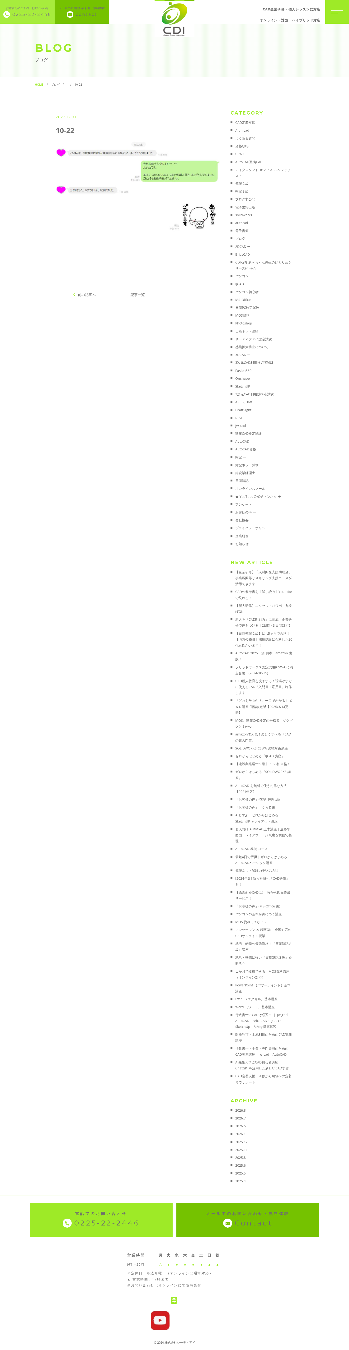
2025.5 (240, 1173)
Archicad (242, 130)
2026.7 (240, 1118)
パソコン (242, 276)
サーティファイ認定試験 (253, 339)
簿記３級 (242, 191)
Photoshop (243, 323)
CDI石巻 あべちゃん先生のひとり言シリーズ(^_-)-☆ (263, 265)
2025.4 (240, 1181)
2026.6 (240, 1126)
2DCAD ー (242, 246)
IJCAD (239, 284)
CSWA (240, 154)
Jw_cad (240, 425)
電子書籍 (242, 230)
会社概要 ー (244, 520)
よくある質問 (245, 138)
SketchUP (242, 386)
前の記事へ (87, 294)
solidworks (243, 215)
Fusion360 (243, 370)
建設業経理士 (245, 473)
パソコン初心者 (247, 292)
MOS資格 (242, 315)
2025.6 (240, 1165)
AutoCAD (242, 441)
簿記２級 (242, 183)
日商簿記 (242, 480)
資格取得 (242, 146)
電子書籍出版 (245, 207)
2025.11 (241, 1149)
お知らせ (242, 543)
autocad (241, 223)
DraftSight (243, 410)
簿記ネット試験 (247, 465)
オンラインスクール (250, 488)
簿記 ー (240, 457)
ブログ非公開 (245, 199)
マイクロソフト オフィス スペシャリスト (262, 172)
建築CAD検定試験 (248, 433)
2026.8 (240, 1110)
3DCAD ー (242, 354)
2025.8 (240, 1157)
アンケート (243, 504)
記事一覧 (138, 294)
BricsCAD (242, 254)
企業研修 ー (244, 536)
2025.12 (241, 1142)
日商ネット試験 (247, 331)
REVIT (239, 418)
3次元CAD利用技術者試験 (254, 362)
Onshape (242, 378)
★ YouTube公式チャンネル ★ (258, 496)
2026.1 (240, 1134)
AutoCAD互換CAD (249, 162)
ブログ (240, 238)
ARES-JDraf (243, 402)
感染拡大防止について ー (254, 347)
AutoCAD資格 (245, 449)
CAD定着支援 (245, 122)
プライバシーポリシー (252, 528)
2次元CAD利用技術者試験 (254, 394)
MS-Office (243, 299)
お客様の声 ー (245, 512)
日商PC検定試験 (247, 307)
